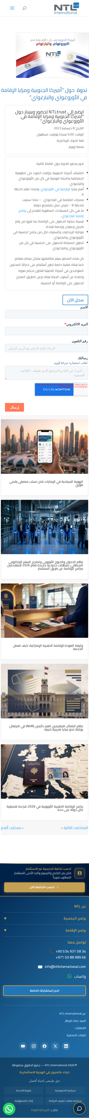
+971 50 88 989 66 (71, 957)
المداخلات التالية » (74, 827)
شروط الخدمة (23, 1090)
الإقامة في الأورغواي (55, 189)
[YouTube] (23, 1046)
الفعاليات (80, 1028)
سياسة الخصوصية (65, 1090)
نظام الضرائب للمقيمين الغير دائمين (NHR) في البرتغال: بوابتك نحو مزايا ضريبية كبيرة (46, 727)
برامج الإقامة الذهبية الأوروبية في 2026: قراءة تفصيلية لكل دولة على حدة (45, 808)
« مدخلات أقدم (12, 827)
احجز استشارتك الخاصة (44, 990)
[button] (9, 1109)
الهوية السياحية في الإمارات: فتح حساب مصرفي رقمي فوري (46, 483)
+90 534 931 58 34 (71, 951)
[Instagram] (34, 1046)
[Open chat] (79, 1108)
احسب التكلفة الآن (42, 887)
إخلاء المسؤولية (24, 1100)
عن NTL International (72, 1013)
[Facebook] (44, 1046)
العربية (45, 1110)
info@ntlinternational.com (65, 967)
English (35, 1110)
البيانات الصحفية (76, 1035)
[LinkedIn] (66, 1046)
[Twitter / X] (55, 1046)
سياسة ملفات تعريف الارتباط (65, 1100)
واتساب (80, 976)
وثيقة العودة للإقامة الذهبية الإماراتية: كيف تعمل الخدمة (48, 647)
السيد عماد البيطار (75, 1020)
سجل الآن (75, 300)
